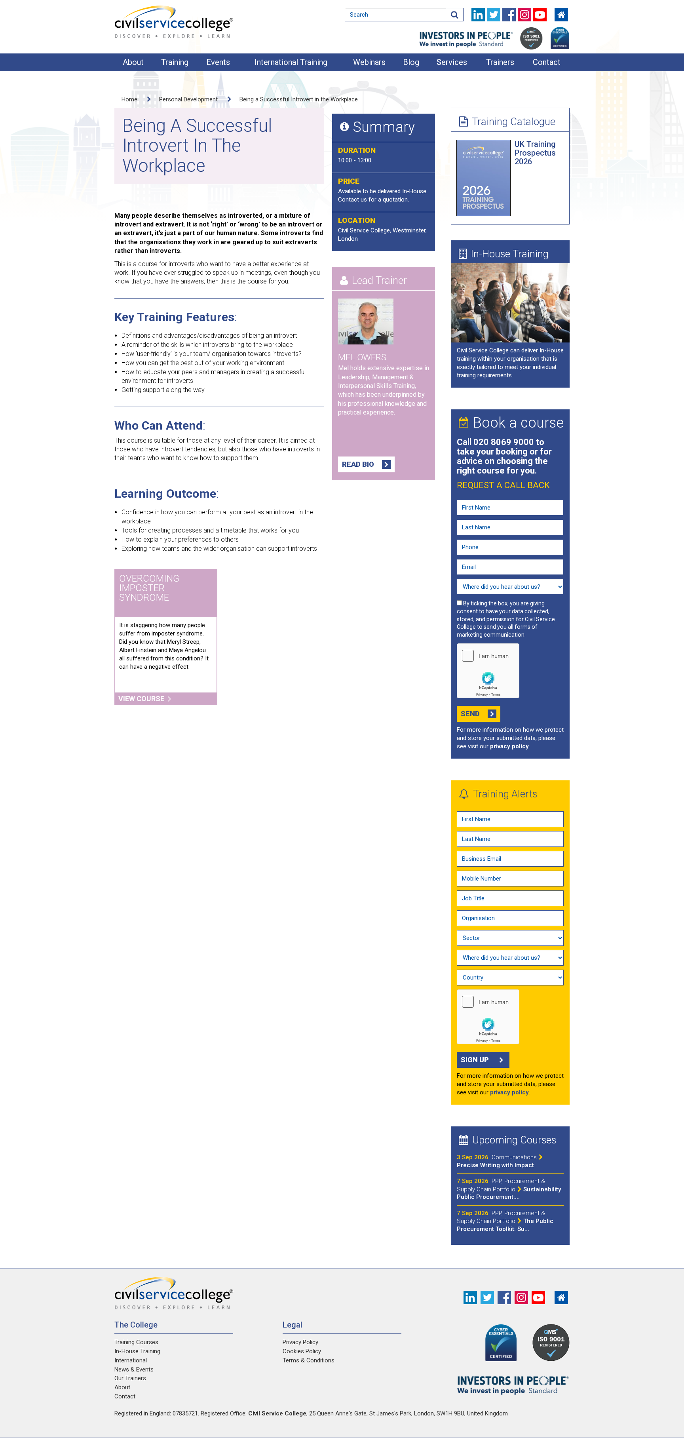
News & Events (134, 1369)
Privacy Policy (300, 1342)
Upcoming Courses (514, 1140)
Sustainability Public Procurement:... (509, 1188)
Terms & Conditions (308, 1360)
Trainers (500, 62)
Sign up (475, 1060)
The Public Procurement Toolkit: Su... (505, 1221)
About (133, 62)
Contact (546, 62)
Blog (411, 62)
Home (129, 99)
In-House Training (510, 254)
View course (141, 698)
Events (218, 62)
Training (174, 62)
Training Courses (136, 1342)
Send (470, 713)
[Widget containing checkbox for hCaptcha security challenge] (488, 670)
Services (452, 62)
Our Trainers (130, 1378)
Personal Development (188, 99)
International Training (291, 62)
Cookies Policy (302, 1351)
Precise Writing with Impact (497, 1161)
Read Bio (358, 464)
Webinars (369, 62)
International (130, 1360)
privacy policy (509, 746)
